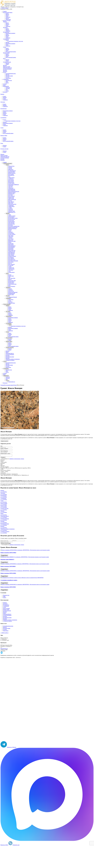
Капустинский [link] (11, 196)
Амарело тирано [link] (11, 215)
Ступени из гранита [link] (10, 360)
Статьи (7, 90)
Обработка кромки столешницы (10, 619)
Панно (4, 613)
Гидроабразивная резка (11, 73)
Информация (6, 86)
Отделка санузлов (7, 610)
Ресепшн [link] (5, 70)
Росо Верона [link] (11, 257)
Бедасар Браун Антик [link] (13, 218)
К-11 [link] (9, 176)
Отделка (7, 77)
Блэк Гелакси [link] (11, 179)
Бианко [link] (9, 274)
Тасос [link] (9, 271)
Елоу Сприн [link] (10, 238)
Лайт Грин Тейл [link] (11, 278)
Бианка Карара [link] (11, 221)
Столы (4, 607)
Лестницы (5, 603)
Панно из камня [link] (6, 66)
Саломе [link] (9, 266)
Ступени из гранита (7, 621)
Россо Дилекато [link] (11, 286)
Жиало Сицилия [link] (11, 173)
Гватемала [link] (10, 231)
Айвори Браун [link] (11, 177)
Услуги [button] (5, 361)
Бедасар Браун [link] (11, 217)
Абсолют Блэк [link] (11, 166)
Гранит (7, 13)
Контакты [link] (5, 382)
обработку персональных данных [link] (16, 458)
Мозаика (5, 611)
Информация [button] (6, 375)
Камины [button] (7, 305)
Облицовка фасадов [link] (7, 67)
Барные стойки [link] (6, 52)
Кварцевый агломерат (10, 33)
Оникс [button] (7, 273)
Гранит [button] (7, 164)
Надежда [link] (10, 200)
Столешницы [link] (6, 38)
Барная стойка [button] (9, 341)
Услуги (4, 72)
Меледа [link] (9, 279)
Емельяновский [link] (11, 189)
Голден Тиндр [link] (11, 183)
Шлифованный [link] (11, 293)
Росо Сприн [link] (10, 261)
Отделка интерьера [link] (7, 68)
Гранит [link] (9, 306)
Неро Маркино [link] (11, 252)
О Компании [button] (6, 368)
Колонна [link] (7, 357)
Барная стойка (6, 609)
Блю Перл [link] (10, 301)
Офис (7, 81)
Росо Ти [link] (10, 263)
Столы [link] (4, 47)
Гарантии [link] (8, 376)
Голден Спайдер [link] (11, 234)
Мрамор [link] (10, 308)
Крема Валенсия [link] (11, 245)
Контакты (5, 91)
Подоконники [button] (8, 316)
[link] (8, 5)
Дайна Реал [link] (10, 236)
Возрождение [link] (11, 182)
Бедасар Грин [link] (11, 220)
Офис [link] (7, 371)
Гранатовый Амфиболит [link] (13, 184)
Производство (9, 80)
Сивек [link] (9, 214)
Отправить (3, 457)
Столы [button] (7, 331)
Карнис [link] (9, 242)
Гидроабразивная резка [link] (11, 362)
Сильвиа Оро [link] (11, 267)
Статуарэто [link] (10, 270)
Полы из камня (6, 608)
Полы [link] (4, 58)
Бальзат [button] (7, 295)
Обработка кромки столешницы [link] (13, 359)
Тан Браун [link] (10, 208)
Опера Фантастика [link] (12, 284)
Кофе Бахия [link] (10, 169)
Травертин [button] (8, 287)
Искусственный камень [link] (13, 336)
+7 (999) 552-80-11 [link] (4, 8)
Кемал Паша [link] (11, 244)
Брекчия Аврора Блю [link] (12, 227)
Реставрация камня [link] (10, 356)
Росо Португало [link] (11, 259)
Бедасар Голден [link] (11, 219)
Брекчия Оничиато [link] (12, 228)
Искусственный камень (11, 51)
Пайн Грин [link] (10, 202)
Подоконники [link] (6, 32)
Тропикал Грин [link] (11, 211)
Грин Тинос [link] (10, 235)
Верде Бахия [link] (11, 181)
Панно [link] (7, 352)
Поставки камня (9, 75)
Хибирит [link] (10, 167)
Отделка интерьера (7, 615)
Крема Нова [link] (10, 248)
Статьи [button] (7, 380)
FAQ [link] (7, 379)
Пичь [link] (9, 285)
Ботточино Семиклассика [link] (13, 226)
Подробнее (4, 555)
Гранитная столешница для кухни (15, 41)
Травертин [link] (10, 310)
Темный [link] (10, 288)
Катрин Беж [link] (10, 243)
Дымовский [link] (10, 188)
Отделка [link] (7, 366)
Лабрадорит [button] (8, 298)
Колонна (5, 618)
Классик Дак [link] (11, 291)
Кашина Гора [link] (11, 197)
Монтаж (7, 74)
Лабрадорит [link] (10, 299)
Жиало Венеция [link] (11, 190)
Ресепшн (5, 616)
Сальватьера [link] (11, 205)
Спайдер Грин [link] (11, 268)
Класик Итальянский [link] (12, 292)
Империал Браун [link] (11, 192)
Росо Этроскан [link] (11, 264)
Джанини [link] (10, 237)
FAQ (7, 89)
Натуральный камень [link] (8, 385)
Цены (4, 85)
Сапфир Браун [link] (11, 206)
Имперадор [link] (10, 240)
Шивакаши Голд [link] (11, 212)
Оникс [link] (9, 309)
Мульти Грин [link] (11, 282)
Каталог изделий (6, 20)
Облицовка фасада (7, 614)
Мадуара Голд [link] (11, 175)
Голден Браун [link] (11, 233)
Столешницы (6, 606)
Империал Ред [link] (11, 193)
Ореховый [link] (10, 289)
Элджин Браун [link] (11, 272)
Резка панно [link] (8, 367)
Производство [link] (9, 369)
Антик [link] (9, 300)
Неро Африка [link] (11, 201)
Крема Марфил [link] (11, 246)
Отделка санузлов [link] (7, 62)
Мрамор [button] (7, 213)
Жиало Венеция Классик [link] (13, 191)
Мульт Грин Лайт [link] (12, 280)
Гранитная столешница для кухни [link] (18, 326)
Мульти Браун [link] (11, 281)
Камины (5, 602)
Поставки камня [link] (9, 365)
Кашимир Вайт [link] (11, 171)
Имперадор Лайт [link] (12, 241)
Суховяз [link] (10, 207)
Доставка (8, 88)
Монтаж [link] (7, 363)
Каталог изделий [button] (7, 304)
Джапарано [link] (10, 185)
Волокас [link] (10, 229)
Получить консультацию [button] (5, 543)
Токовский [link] (10, 209)
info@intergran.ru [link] (4, 648)
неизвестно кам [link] (11, 251)
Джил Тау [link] (10, 186)
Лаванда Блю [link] (11, 198)
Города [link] (7, 372)
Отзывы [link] (5, 373)
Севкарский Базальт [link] (12, 297)
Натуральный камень (7, 12)
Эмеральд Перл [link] (11, 303)
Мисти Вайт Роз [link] (11, 250)
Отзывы (5, 83)
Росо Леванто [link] (11, 258)
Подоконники (6, 604)
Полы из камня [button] (9, 337)
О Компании (6, 79)
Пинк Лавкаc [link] (11, 255)
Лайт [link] (9, 277)
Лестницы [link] (5, 27)
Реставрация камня (7, 617)
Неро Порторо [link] (11, 253)
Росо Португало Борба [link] (13, 260)
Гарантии (8, 87)
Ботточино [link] (10, 225)
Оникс (7, 15)
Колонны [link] (5, 71)
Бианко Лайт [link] (11, 275)
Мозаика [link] (5, 65)
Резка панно (8, 78)
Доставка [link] (8, 378)
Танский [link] (10, 168)
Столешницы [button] (8, 323)
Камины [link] (5, 21)
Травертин (8, 17)
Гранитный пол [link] (11, 381)
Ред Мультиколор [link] (12, 170)
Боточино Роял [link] (11, 223)
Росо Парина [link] (11, 174)
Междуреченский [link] (12, 199)
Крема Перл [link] (10, 249)
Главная (5, 11)
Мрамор (7, 14)
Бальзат (7, 18)
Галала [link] (9, 230)
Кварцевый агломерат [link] (13, 317)
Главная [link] (5, 162)
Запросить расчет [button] (4, 441)
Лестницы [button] (8, 311)
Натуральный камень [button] (8, 163)
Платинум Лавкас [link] (12, 256)
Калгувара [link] (10, 194)
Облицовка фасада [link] (10, 353)
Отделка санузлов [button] (9, 347)
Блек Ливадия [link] (11, 222)
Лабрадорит (8, 19)
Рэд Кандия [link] (10, 265)
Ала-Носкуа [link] (10, 178)
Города (7, 82)
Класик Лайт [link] (11, 294)
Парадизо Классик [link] (12, 204)
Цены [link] (4, 374)
